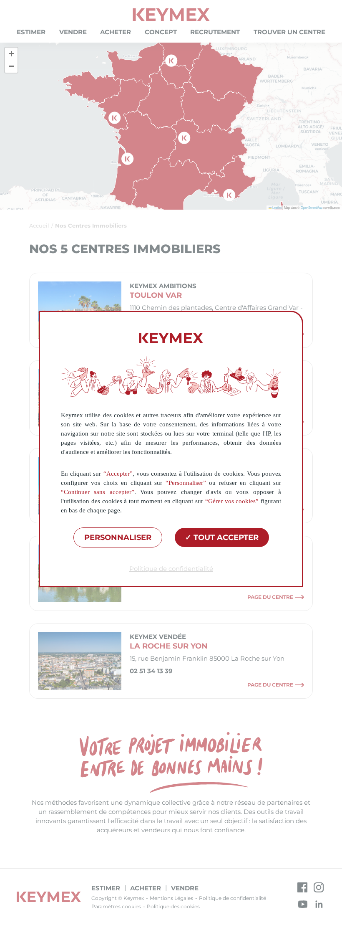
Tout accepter (225, 537)
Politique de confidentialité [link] (171, 569)
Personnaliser (117, 537)
